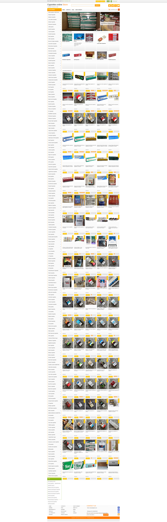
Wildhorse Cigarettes (52, 205)
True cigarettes (51, 198)
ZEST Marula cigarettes (52, 408)
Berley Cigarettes (51, 355)
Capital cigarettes (51, 224)
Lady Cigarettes (51, 246)
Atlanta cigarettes (51, 381)
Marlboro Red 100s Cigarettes (53, 491)
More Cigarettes (51, 101)
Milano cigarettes (51, 410)
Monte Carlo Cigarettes (52, 99)
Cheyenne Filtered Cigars (53, 338)
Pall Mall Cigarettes (51, 34)
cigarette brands (57, 483)
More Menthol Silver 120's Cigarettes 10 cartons (78, 472)
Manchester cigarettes (52, 50)
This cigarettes (51, 323)
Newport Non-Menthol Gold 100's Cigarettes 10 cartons (91, 146)
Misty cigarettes (51, 178)
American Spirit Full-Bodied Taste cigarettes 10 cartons (91, 472)
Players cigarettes (51, 451)
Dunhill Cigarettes (51, 29)
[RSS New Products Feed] (119, 514)
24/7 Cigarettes (51, 463)
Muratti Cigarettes (51, 104)
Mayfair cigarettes (51, 316)
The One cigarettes (51, 427)
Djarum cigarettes (51, 67)
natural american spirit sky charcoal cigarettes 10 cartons (90, 186)
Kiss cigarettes (51, 89)
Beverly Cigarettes (51, 219)
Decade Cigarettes (51, 357)
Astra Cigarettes (51, 215)
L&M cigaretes (50, 26)
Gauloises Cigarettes (52, 70)
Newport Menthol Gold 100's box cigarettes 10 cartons (79, 146)
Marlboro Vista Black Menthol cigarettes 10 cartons (67, 350)
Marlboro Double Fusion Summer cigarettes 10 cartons (91, 268)
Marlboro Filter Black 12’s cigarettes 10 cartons (112, 268)
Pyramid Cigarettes (51, 186)
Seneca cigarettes (51, 299)
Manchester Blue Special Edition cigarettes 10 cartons (102, 207)
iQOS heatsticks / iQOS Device (53, 12)
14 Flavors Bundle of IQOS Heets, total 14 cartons (90, 227)
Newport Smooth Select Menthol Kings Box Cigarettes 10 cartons (102, 146)
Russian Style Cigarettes (52, 120)
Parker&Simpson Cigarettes (53, 270)
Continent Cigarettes (52, 229)
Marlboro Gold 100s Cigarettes (53, 487)
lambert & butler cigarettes (53, 169)
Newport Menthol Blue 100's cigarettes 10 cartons (101, 105)
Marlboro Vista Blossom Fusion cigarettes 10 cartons (79, 350)
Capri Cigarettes (51, 147)
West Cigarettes (51, 36)
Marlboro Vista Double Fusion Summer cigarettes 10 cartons (113, 350)
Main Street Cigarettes (52, 359)
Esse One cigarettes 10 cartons (102, 451)
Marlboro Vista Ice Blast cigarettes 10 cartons (66, 370)
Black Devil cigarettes (52, 388)
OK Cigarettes (50, 268)
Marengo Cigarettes (51, 258)
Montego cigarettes (51, 405)
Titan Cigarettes (51, 294)
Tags (74, 511)
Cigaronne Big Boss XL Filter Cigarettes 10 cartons (101, 472)
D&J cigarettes (51, 396)
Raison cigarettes (51, 369)
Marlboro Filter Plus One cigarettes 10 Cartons (78, 288)
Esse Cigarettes (51, 65)
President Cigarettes (52, 106)
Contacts (63, 506)
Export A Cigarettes (51, 309)
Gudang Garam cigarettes (53, 79)
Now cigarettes (51, 318)
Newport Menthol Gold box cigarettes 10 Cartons (90, 166)
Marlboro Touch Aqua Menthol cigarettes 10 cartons (79, 329)
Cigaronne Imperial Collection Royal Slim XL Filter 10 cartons (113, 472)
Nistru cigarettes (51, 265)
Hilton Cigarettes (51, 38)
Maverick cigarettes (51, 174)
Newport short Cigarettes (52, 501)
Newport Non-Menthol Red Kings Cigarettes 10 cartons (79, 186)
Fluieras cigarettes (51, 239)
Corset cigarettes (51, 417)
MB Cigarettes (50, 449)
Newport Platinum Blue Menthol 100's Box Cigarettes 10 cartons (68, 166)
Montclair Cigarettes (52, 181)
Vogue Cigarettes (51, 128)
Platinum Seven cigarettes (53, 475)
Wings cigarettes (51, 330)
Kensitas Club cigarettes (52, 446)
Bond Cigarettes (51, 48)
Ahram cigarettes (51, 212)
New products (52, 509)
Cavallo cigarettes (51, 391)
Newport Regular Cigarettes (53, 499)
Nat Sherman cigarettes (52, 183)
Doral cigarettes (51, 152)
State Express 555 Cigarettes (53, 137)
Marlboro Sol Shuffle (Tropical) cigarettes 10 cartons (67, 329)
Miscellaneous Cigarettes (52, 289)
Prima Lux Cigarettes (52, 108)
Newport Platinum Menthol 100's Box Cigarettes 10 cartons (102, 186)
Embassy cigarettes (51, 439)
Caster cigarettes (51, 393)
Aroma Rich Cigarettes (52, 43)
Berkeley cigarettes (51, 434)
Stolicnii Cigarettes (51, 277)
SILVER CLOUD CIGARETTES (53, 364)
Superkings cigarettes (52, 470)
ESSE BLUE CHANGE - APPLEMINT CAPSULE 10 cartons (78, 452)
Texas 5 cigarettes (51, 379)
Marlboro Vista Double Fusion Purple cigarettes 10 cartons (101, 350)
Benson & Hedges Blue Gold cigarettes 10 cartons (67, 431)
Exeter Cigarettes (51, 350)
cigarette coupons (51, 485)
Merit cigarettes (51, 176)
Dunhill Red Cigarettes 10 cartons (68, 410)
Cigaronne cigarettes (52, 207)
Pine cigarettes (51, 420)
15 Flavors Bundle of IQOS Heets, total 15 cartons (101, 227)
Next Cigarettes (51, 263)
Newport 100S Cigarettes (52, 497)
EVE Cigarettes (51, 157)
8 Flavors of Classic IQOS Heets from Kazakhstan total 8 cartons (68, 248)
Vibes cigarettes (51, 458)
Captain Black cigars (52, 437)
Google (75, 512)
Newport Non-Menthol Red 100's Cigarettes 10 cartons (68, 186)
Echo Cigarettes (51, 345)
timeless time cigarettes (52, 326)
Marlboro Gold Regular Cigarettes (54, 489)
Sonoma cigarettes (51, 193)
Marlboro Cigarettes (51, 17)
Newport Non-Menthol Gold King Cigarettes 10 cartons (102, 166)
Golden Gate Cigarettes (52, 77)
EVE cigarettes (51, 306)
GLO (75, 45)
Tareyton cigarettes (51, 195)
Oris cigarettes (50, 415)
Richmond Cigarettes (52, 116)
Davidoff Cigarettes (51, 60)
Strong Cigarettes (51, 280)
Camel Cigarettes (51, 31)
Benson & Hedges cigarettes (53, 41)
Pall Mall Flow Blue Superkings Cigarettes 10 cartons (113, 411)
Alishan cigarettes (51, 429)
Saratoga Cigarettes (52, 190)
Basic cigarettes (51, 145)
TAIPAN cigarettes (51, 425)
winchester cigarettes (52, 297)
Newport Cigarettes (51, 14)
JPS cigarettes (50, 444)
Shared (50, 507)
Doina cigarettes (51, 234)
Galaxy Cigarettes (51, 241)
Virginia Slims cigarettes (52, 130)
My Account (63, 511)
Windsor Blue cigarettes (52, 461)
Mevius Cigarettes (51, 96)
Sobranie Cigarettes (52, 125)
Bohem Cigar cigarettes (52, 287)
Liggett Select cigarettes (52, 171)
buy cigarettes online (51, 481)
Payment (63, 509)
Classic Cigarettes (51, 55)
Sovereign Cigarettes (52, 135)
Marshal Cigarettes (51, 260)
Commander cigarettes (52, 304)
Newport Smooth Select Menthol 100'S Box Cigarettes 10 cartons (113, 166)
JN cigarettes (50, 403)
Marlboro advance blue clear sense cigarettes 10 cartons (112, 248)
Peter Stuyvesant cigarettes (53, 333)
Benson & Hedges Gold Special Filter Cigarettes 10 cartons (79, 431)
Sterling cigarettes (51, 468)
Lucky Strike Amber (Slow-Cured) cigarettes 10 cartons (91, 370)
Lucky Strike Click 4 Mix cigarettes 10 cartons (101, 370)
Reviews (51, 514)
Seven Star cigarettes (52, 422)
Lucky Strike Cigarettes (52, 19)
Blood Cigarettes (51, 222)
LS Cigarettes (50, 256)
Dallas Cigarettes (51, 58)
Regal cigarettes (51, 210)
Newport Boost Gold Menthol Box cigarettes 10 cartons (79, 84)
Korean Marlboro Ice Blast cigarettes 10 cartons (101, 248)
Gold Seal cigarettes (52, 398)
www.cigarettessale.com (82, 517)
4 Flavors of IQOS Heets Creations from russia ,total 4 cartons (113, 228)
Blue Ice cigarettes (51, 386)
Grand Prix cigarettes (52, 164)
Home (97, 1)
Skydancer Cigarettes (52, 340)
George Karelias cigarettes (53, 400)
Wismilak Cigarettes (51, 84)
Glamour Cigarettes (51, 72)
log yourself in (66, 1)
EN (107, 1)
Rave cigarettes (51, 188)
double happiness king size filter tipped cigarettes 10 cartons (113, 186)
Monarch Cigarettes (51, 362)
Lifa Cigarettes (51, 253)
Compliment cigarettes (52, 227)
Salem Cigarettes (51, 123)
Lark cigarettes (51, 311)
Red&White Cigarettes (52, 113)
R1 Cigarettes (50, 111)
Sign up (103, 1)
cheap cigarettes (51, 483)
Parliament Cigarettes (52, 24)
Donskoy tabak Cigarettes (53, 236)
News (74, 509)
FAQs (62, 507)
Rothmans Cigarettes (52, 118)
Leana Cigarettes (51, 251)
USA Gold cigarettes (52, 200)
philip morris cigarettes (52, 292)
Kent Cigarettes (51, 87)
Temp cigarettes (51, 285)
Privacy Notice (64, 514)
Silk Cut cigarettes (51, 456)
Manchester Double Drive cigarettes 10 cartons (78, 207)
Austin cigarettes (51, 432)
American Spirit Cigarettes (53, 142)
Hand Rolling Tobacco (52, 282)
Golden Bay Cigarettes (52, 367)
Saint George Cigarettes (52, 275)
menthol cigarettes (51, 495)
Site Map (63, 512)
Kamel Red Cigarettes (52, 166)
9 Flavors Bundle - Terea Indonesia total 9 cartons (78, 248)
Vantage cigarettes (51, 328)
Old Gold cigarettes (51, 321)
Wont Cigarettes (51, 140)
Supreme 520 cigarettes (52, 376)
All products (52, 512)
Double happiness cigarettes (53, 466)
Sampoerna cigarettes (52, 75)
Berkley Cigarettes (51, 352)
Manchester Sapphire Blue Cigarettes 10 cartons (90, 207)
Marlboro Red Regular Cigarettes (54, 493)
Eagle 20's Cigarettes (52, 154)
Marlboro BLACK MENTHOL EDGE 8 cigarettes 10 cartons (79, 268)
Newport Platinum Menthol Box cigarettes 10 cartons (79, 166)
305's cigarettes (51, 335)
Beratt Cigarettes (51, 217)
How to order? (76, 506)
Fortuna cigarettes (51, 159)
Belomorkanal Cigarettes (52, 46)
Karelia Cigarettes (51, 82)
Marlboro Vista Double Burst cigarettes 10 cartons (90, 350)
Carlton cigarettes (51, 149)
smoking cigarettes (51, 503)
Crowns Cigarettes (51, 347)
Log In (100, 1)
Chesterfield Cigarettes (52, 53)
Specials (51, 511)
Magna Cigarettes (51, 94)
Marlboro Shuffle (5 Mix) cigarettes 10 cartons (101, 309)
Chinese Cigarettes (51, 473)
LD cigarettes (50, 248)
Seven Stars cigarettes (52, 374)
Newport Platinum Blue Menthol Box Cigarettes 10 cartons (113, 146)
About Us (75, 507)
